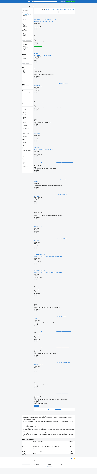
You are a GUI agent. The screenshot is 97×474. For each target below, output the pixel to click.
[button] (34, 29)
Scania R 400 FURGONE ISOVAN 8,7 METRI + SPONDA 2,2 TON (43, 21)
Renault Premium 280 (24, 451)
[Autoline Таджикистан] (24, 1)
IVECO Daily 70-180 (37, 85)
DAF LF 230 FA (36, 318)
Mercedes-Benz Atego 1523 (25, 444)
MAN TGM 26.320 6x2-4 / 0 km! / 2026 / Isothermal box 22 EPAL (43, 55)
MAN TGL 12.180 (36, 240)
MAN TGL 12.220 (36, 196)
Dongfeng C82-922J (37, 133)
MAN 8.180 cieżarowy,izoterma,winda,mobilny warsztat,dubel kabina (43, 149)
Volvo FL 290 (23, 453)
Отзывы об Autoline (36, 464)
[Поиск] (32, 1)
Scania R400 (23, 448)
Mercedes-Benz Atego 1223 (38, 226)
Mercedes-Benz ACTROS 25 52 (38, 36)
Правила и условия (36, 460)
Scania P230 (36, 181)
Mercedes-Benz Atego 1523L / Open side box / (40, 102)
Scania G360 (36, 379)
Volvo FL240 (23, 441)
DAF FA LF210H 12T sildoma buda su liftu (40, 164)
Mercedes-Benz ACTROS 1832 (38, 364)
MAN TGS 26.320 (36, 287)
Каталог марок (36, 465)
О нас (22, 460)
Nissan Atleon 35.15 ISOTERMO (38, 333)
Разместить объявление (38, 46)
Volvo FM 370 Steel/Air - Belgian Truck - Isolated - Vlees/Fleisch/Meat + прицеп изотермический (48, 256)
